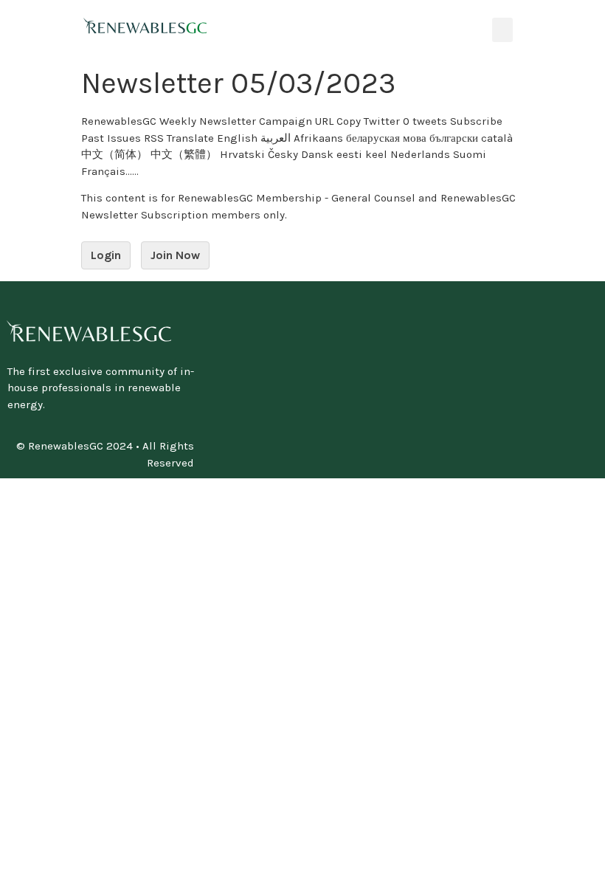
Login (106, 255)
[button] (502, 30)
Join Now (175, 255)
